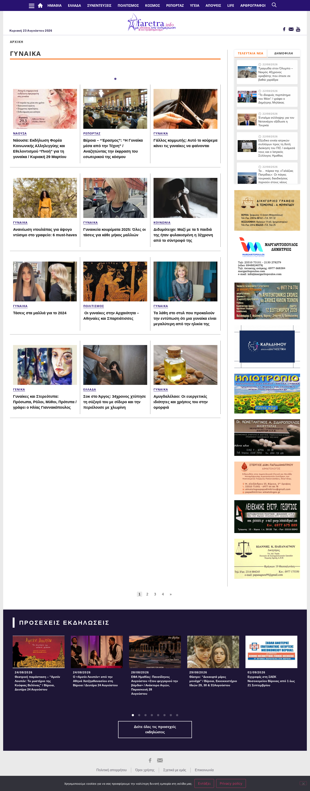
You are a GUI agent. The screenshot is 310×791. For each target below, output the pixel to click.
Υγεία (194, 5)
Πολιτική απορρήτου (111, 770)
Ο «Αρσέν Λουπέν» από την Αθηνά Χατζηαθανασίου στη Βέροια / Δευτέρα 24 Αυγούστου (95, 681)
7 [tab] (171, 715)
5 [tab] (158, 715)
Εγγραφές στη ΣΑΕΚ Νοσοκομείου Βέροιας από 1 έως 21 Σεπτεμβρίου (271, 681)
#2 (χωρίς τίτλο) (41, 5)
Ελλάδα (74, 5)
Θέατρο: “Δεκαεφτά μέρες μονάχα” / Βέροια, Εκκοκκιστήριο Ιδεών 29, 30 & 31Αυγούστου (213, 681)
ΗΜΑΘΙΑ (54, 5)
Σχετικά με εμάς (174, 770)
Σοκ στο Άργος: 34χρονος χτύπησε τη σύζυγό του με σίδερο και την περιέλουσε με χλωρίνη (114, 402)
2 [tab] (139, 715)
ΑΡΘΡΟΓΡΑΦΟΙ (253, 5)
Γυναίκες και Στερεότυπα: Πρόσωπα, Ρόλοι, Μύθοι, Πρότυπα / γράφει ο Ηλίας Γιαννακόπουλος (45, 402)
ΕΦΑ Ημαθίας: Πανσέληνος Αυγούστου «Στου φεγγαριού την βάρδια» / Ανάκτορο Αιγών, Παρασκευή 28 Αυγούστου (154, 685)
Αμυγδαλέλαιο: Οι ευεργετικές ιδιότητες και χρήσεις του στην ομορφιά (181, 402)
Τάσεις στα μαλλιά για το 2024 (39, 313)
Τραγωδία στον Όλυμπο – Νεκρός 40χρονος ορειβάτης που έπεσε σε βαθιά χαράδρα (275, 74)
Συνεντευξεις (99, 5)
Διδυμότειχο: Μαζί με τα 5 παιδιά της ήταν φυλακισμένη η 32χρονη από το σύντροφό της (183, 235)
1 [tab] (115, 79)
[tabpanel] (38, 664)
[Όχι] (303, 783)
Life (230, 5)
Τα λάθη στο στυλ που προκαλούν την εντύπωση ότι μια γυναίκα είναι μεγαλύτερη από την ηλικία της (185, 318)
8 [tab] (177, 715)
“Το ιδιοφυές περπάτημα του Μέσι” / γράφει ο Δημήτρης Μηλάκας (274, 98)
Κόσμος (152, 5)
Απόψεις (213, 5)
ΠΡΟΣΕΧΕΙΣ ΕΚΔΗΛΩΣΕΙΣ (64, 622)
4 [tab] (152, 715)
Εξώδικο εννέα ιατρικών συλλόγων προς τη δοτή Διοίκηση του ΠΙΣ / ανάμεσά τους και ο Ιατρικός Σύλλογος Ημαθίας (276, 148)
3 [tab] (145, 715)
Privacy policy (231, 783)
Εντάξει (204, 783)
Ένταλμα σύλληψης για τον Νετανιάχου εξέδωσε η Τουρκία (276, 121)
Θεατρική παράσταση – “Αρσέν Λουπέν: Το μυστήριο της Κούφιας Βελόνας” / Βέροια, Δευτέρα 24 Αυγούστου (37, 683)
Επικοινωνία (204, 770)
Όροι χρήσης (145, 770)
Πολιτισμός (128, 5)
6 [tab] (164, 715)
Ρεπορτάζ (175, 5)
